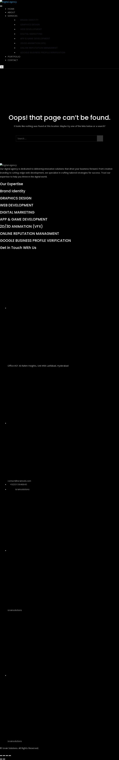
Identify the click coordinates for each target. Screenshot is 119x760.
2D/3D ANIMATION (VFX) (33, 43)
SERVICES (12, 15)
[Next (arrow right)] (4, 759)
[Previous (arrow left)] (1, 759)
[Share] (7, 755)
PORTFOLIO (14, 56)
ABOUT (11, 12)
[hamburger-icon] (1, 6)
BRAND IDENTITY (29, 19)
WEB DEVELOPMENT (31, 29)
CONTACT (13, 60)
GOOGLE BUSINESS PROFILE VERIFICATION (42, 52)
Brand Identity (12, 191)
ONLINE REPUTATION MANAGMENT (39, 47)
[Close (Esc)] (10, 755)
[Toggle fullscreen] (4, 755)
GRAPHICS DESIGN (30, 24)
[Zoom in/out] (1, 755)
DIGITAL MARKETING (31, 33)
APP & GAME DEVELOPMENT (35, 38)
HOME (11, 8)
